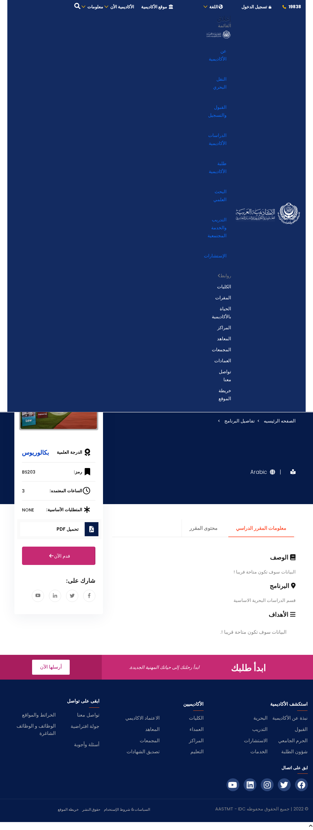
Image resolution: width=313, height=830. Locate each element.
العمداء (197, 729)
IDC (241, 809)
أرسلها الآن (51, 667)
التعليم (197, 751)
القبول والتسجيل (217, 111)
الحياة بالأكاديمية (221, 312)
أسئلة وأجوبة (86, 744)
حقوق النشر (91, 809)
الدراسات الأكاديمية (217, 139)
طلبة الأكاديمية (217, 167)
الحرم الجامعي (292, 740)
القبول (301, 729)
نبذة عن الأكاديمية (289, 717)
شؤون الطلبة (294, 751)
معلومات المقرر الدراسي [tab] (261, 528)
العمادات (222, 360)
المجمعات (221, 349)
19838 (294, 7)
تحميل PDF (68, 529)
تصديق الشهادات (143, 751)
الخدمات (258, 751)
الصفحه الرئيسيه (280, 421)
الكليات (224, 286)
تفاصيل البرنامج (239, 421)
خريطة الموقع (225, 394)
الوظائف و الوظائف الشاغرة (36, 729)
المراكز (224, 327)
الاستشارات (255, 740)
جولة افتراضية (85, 726)
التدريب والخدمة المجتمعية (217, 227)
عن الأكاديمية (217, 55)
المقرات (223, 297)
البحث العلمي (219, 195)
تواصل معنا (225, 375)
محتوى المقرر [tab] (204, 528)
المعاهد (224, 338)
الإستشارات (215, 256)
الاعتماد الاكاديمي (142, 717)
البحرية (260, 717)
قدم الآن (62, 556)
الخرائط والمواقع (39, 714)
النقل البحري (219, 83)
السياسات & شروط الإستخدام (127, 809)
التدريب (259, 729)
